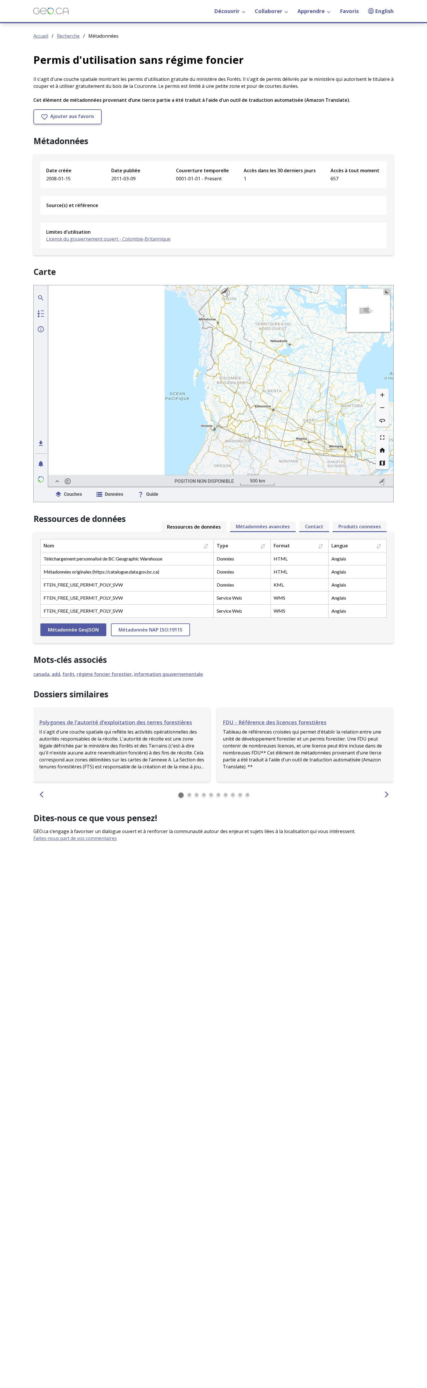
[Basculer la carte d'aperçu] (386, 292)
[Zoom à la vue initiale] (382, 450)
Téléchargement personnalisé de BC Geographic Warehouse (103, 558)
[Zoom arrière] (382, 407)
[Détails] (41, 329)
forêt (68, 674)
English (384, 11)
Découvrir (227, 11)
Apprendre (311, 11)
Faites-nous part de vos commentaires (75, 838)
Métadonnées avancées (263, 526)
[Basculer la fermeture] (57, 481)
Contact (314, 526)
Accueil (40, 36)
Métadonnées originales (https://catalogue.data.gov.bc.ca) (101, 571)
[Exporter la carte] (41, 443)
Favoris (349, 11)
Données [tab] (114, 494)
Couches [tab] (73, 494)
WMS (279, 597)
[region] (220, 386)
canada (41, 674)
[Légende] (41, 313)
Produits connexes (359, 526)
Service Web (229, 597)
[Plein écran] (382, 437)
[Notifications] (41, 463)
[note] (383, 481)
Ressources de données (194, 527)
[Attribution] (67, 481)
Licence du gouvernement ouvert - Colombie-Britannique (108, 239)
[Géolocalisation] (41, 298)
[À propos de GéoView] (41, 479)
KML (279, 584)
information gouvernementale (168, 674)
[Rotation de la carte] (382, 420)
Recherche (68, 36)
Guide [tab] (152, 494)
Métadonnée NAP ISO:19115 (150, 630)
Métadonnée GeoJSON (73, 630)
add (56, 674)
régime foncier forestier (104, 674)
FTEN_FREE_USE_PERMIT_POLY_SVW (83, 584)
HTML (281, 558)
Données (225, 558)
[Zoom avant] (382, 395)
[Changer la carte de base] (382, 463)
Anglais (338, 558)
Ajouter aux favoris (71, 116)
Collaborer (268, 11)
